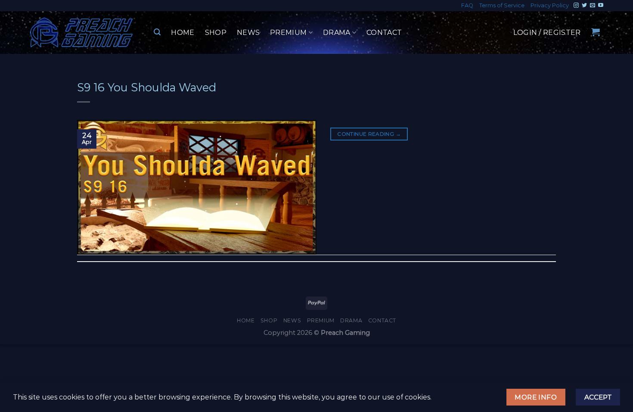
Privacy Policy (550, 5)
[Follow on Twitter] (584, 6)
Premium (288, 32)
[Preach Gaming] (82, 32)
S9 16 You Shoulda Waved (146, 87)
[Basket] (595, 32)
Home (182, 32)
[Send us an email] (592, 6)
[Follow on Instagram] (576, 6)
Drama (337, 32)
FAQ (467, 5)
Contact (384, 32)
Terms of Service (501, 5)
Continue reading (369, 134)
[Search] (157, 32)
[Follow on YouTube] (600, 6)
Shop (216, 32)
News (248, 32)
